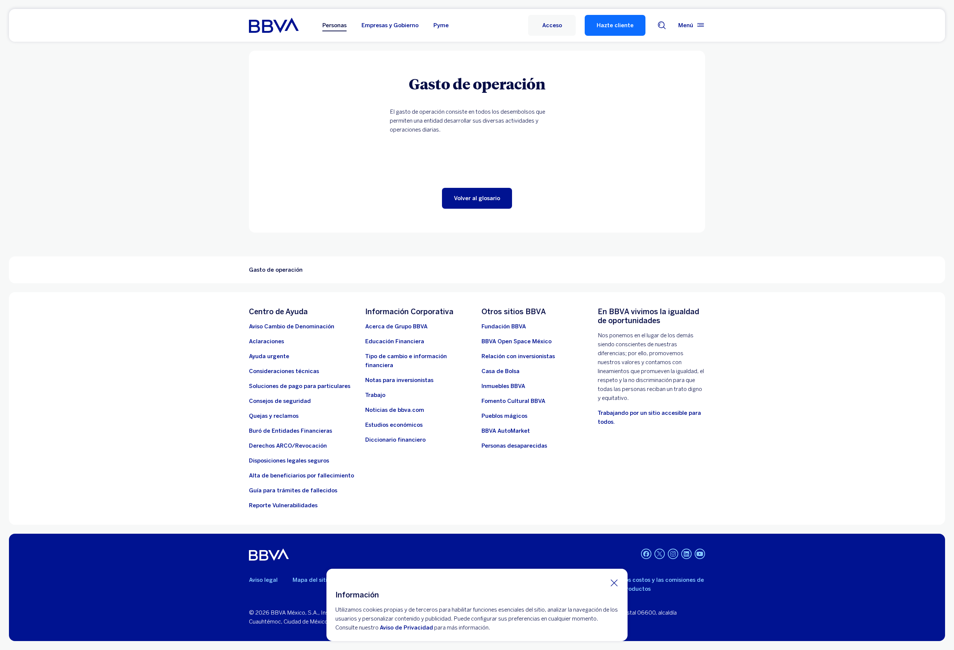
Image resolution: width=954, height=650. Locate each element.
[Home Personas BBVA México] (273, 25)
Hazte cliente (615, 25)
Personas (334, 25)
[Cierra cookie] (614, 582)
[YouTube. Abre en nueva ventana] (700, 553)
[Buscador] (661, 25)
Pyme (441, 25)
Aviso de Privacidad (406, 627)
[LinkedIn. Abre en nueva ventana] (686, 553)
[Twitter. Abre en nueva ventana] (659, 553)
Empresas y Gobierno (389, 25)
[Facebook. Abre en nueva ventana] (646, 553)
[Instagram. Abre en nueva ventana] (673, 553)
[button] (552, 25)
